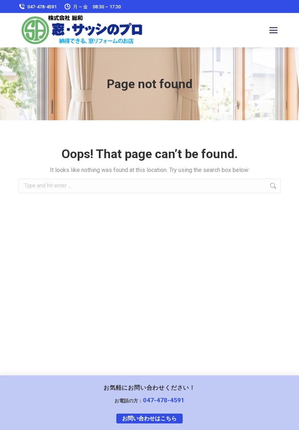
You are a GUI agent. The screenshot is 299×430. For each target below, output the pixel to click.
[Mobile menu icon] (273, 30)
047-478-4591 (164, 400)
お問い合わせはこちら (149, 418)
